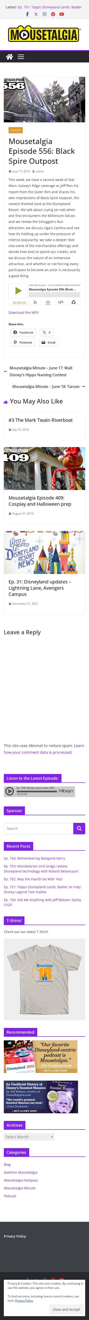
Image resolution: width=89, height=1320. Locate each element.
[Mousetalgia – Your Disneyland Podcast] (9, 56)
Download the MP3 (23, 312)
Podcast (15, 130)
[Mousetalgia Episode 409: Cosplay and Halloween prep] (44, 450)
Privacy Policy (15, 1236)
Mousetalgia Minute (20, 1188)
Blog (7, 1164)
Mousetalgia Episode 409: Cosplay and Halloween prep (40, 501)
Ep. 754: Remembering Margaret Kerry (34, 858)
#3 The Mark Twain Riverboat (41, 420)
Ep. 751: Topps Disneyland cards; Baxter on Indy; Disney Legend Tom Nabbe (50, 9)
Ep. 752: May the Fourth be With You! (33, 879)
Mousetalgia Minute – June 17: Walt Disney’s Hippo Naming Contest (40, 371)
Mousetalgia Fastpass (21, 1180)
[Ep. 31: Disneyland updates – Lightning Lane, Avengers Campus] (44, 534)
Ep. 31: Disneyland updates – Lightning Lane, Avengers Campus (40, 587)
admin (40, 171)
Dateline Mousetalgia (20, 1172)
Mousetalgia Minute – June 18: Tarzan (46, 386)
